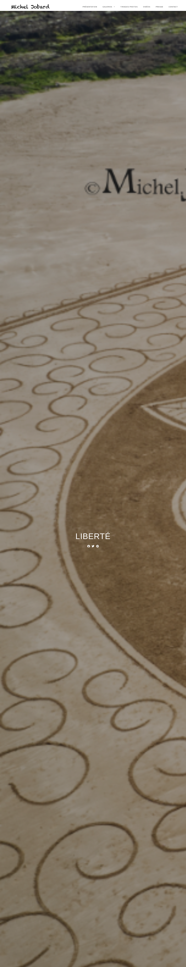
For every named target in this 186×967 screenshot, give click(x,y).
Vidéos (146, 7)
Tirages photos (129, 7)
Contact (173, 7)
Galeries (107, 7)
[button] (88, 546)
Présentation (90, 7)
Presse (159, 7)
